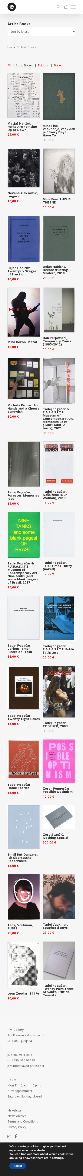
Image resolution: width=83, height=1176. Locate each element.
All (9, 65)
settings (57, 1158)
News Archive (16, 1116)
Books (58, 65)
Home (11, 47)
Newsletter (15, 1110)
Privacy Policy (16, 1127)
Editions (43, 65)
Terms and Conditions (22, 1121)
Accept (18, 1166)
